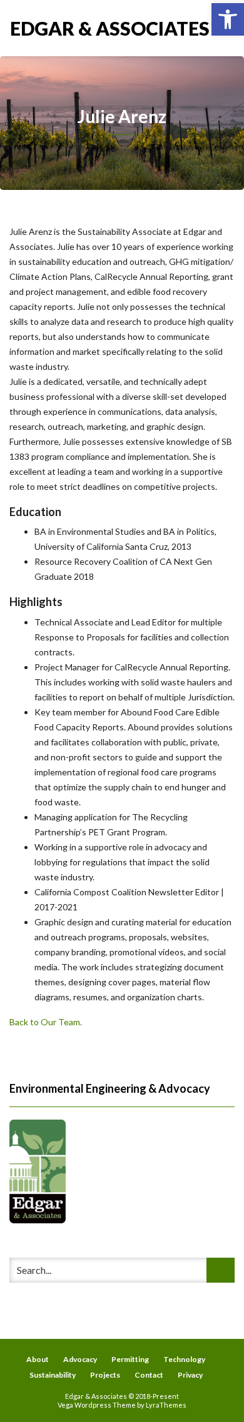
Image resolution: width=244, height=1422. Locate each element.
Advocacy (80, 1359)
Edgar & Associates (66, 28)
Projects (105, 1375)
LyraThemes (166, 1405)
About (37, 1359)
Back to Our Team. (45, 1022)
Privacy (190, 1375)
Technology (184, 1359)
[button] (227, 19)
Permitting (130, 1359)
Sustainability (52, 1375)
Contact (149, 1375)
